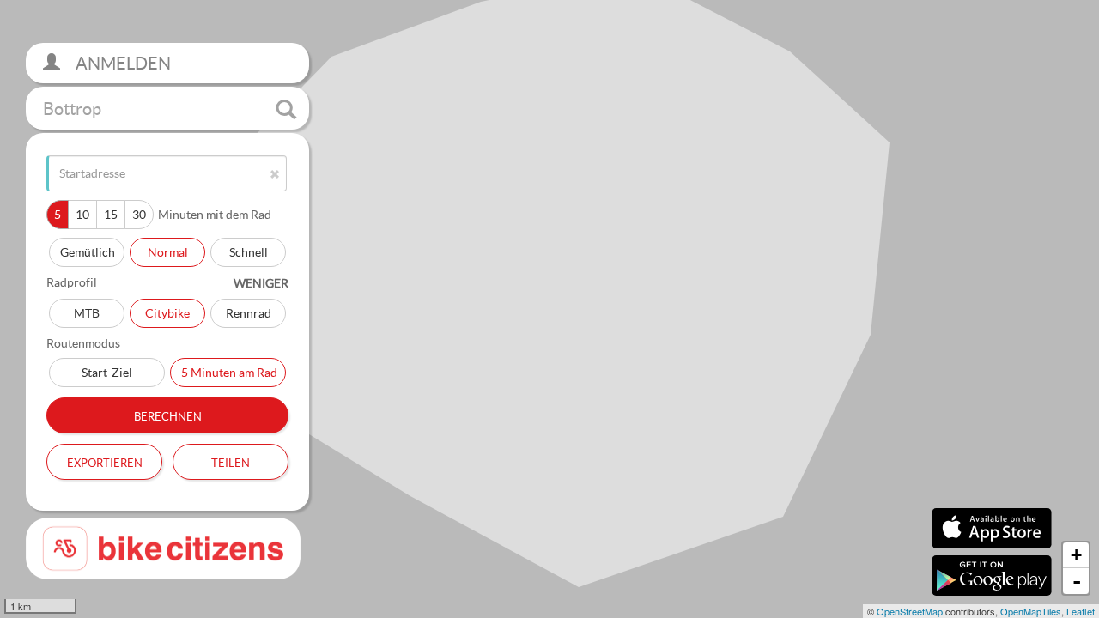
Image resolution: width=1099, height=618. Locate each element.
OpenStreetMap (910, 611)
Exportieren (105, 460)
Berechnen (168, 414)
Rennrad (248, 313)
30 (139, 214)
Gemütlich (87, 252)
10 (82, 214)
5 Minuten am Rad (229, 372)
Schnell (248, 252)
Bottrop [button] (72, 108)
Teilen (230, 460)
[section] (549, 309)
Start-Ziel (107, 372)
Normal (168, 252)
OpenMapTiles (1030, 611)
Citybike (167, 313)
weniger (261, 283)
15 (111, 214)
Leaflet (1080, 611)
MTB (87, 313)
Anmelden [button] (121, 63)
